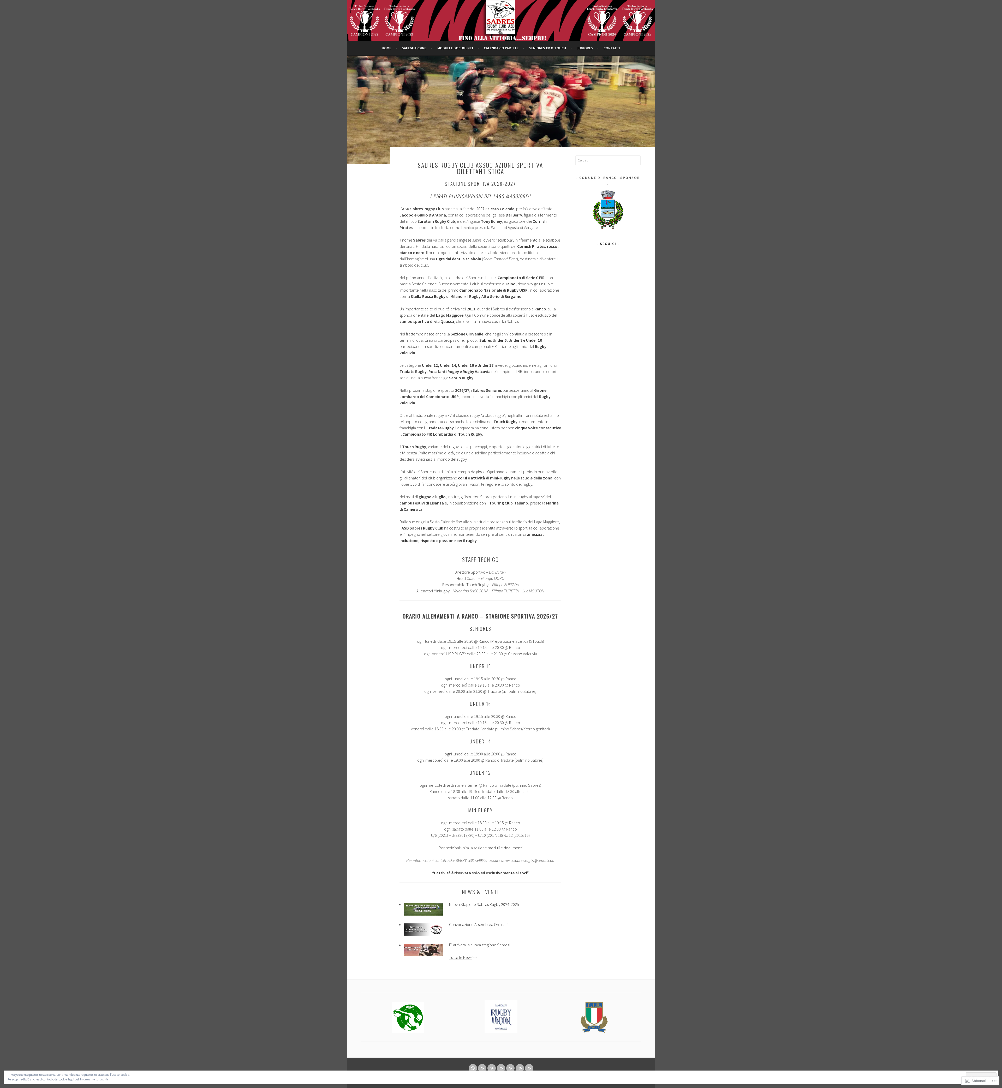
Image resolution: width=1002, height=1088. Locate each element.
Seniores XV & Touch (547, 48)
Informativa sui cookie (94, 1079)
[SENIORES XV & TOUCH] (510, 1068)
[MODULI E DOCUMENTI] (491, 1068)
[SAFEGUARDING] (482, 1068)
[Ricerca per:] (608, 160)
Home (386, 48)
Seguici (608, 243)
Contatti (612, 48)
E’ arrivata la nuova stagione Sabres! (479, 944)
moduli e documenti (455, 48)
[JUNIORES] (520, 1068)
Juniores (585, 48)
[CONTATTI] (529, 1068)
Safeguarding (414, 48)
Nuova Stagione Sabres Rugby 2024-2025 (484, 904)
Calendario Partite (501, 48)
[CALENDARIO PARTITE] (501, 1068)
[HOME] (473, 1068)
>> (462, 957)
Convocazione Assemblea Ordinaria (479, 924)
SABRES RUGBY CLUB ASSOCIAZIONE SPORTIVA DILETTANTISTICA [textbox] (480, 168)
